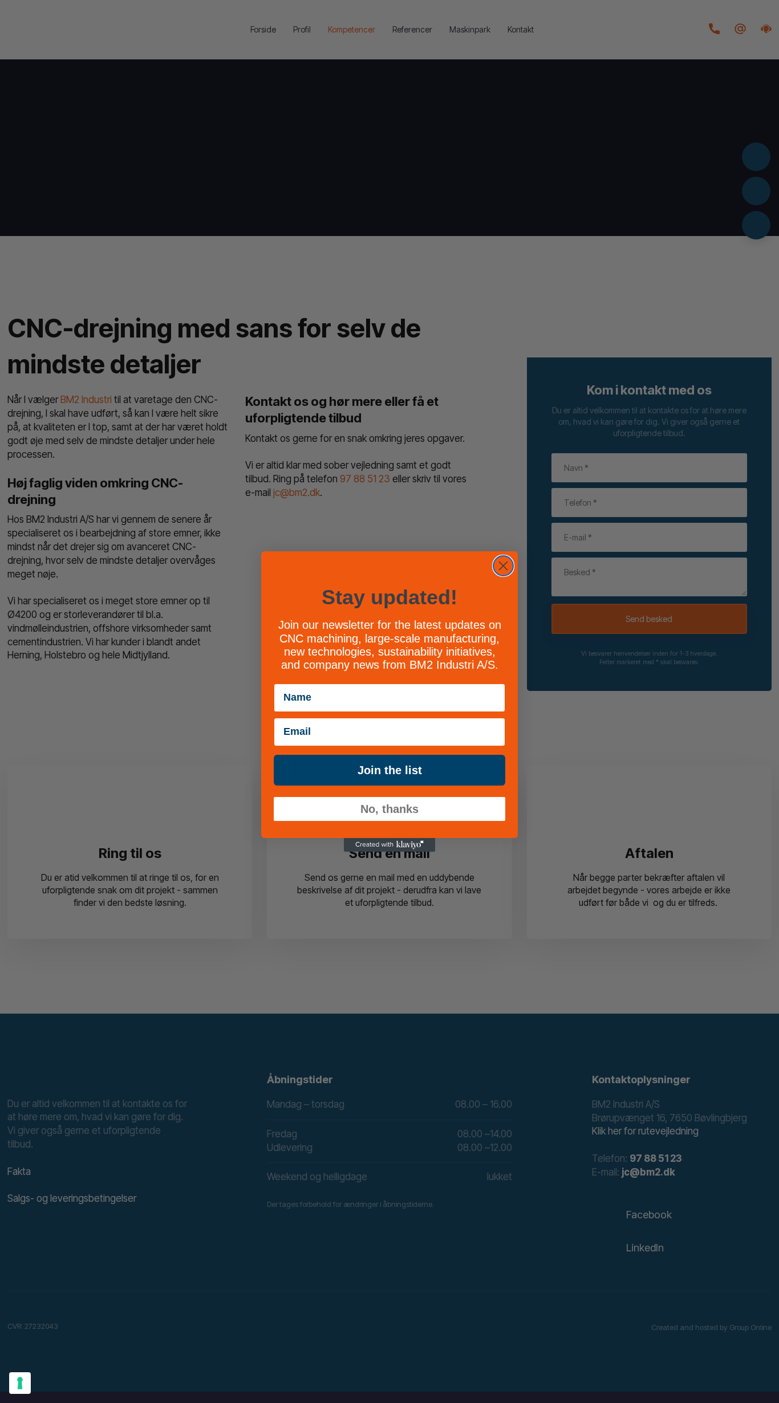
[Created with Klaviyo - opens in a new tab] (389, 845)
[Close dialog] (503, 566)
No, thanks (389, 809)
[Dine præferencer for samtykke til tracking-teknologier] (20, 1383)
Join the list (390, 770)
